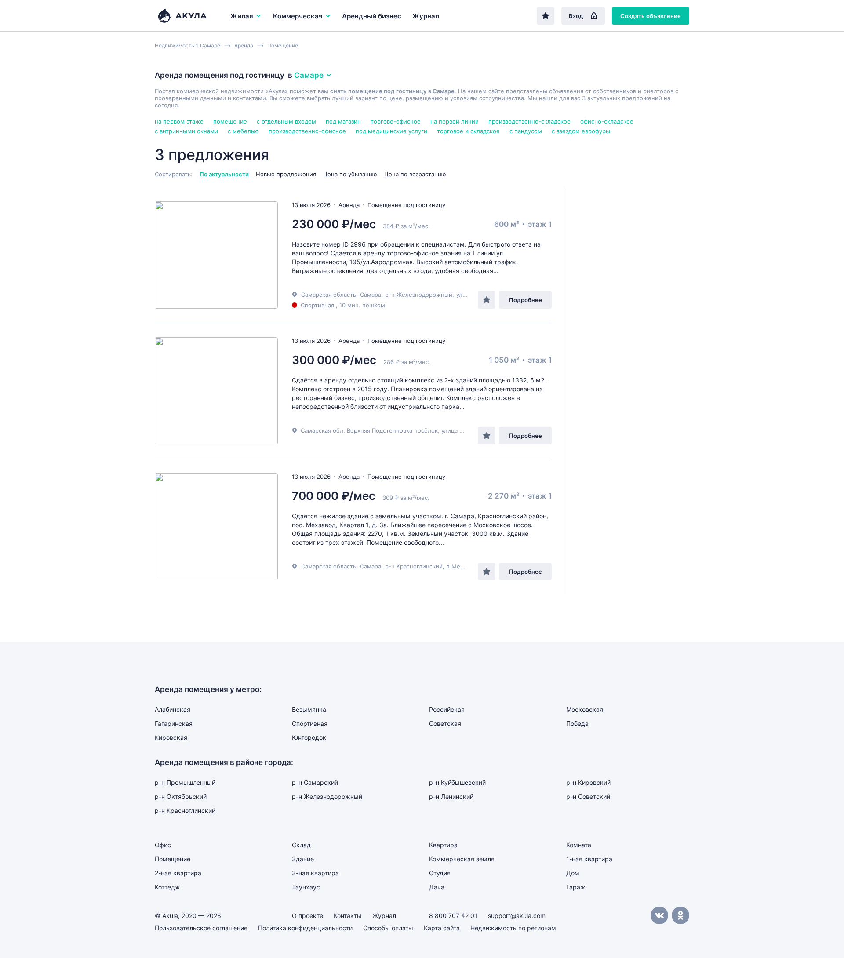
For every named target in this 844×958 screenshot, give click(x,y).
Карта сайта (442, 928)
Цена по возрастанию (415, 174)
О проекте (307, 915)
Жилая (241, 16)
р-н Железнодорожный (418, 294)
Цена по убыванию (350, 174)
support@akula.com (517, 915)
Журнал (425, 16)
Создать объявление (650, 15)
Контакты (348, 915)
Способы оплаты (388, 928)
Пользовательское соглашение (201, 928)
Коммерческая (298, 16)
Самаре (309, 75)
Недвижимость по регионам (513, 928)
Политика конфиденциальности (305, 928)
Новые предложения (286, 174)
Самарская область (328, 294)
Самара (370, 294)
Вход (576, 15)
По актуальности (224, 174)
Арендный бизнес (371, 16)
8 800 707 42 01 (453, 915)
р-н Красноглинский (414, 566)
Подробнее (525, 299)
